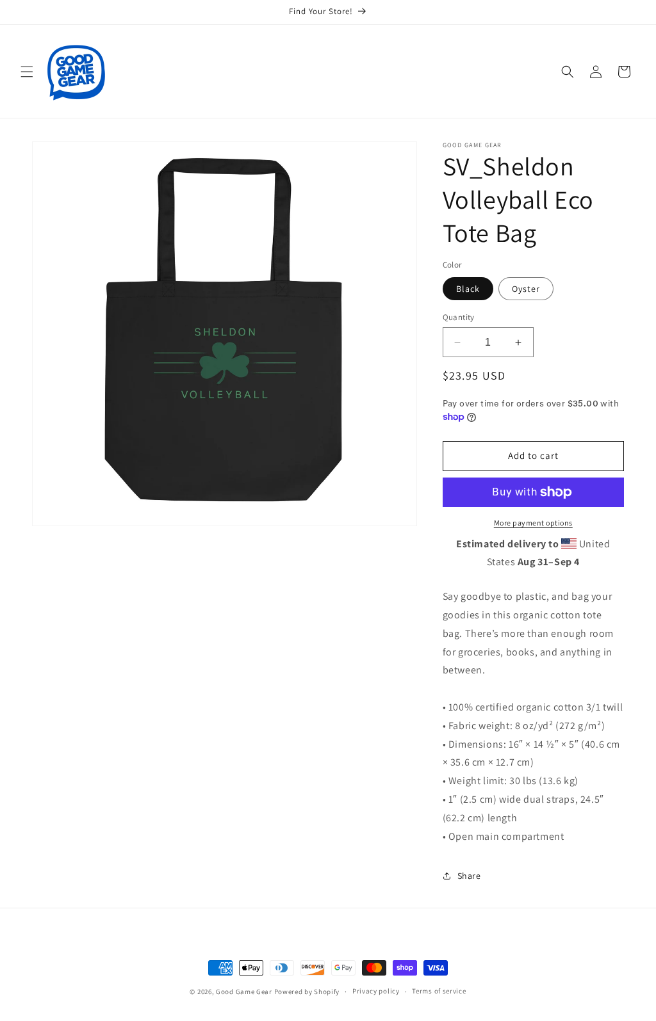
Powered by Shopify (307, 991)
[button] (27, 72)
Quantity (459, 317)
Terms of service (439, 990)
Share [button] (469, 875)
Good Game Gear (244, 991)
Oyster (526, 288)
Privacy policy (376, 990)
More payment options (533, 522)
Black (468, 288)
